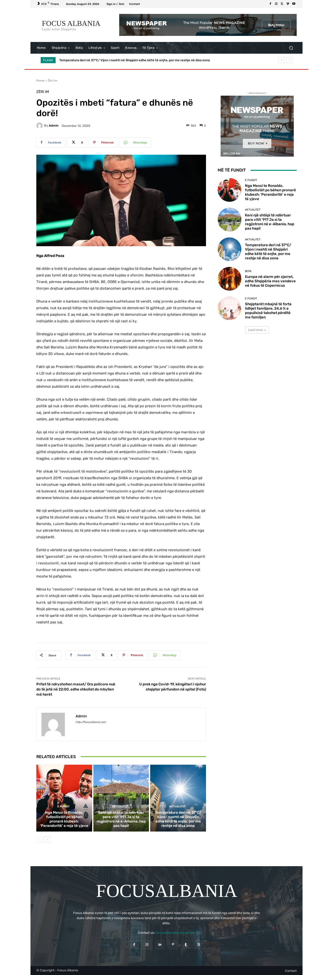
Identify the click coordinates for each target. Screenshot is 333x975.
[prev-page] (39, 839)
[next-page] (47, 839)
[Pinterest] (173, 944)
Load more (255, 330)
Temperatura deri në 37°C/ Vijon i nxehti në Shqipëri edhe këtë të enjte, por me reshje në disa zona (178, 819)
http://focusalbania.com (91, 722)
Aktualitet (120, 806)
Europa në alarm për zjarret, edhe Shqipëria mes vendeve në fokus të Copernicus (120, 60)
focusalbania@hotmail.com (175, 932)
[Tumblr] (186, 944)
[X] (282, 4)
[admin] (40, 125)
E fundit (63, 806)
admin (54, 125)
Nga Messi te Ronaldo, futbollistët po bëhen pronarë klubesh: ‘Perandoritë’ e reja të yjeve (64, 819)
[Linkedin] (160, 944)
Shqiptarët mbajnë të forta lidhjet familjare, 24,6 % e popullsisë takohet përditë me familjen (268, 310)
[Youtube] (294, 4)
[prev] (281, 60)
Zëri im (52, 80)
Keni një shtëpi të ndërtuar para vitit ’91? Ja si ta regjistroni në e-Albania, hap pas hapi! (121, 819)
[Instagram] (276, 4)
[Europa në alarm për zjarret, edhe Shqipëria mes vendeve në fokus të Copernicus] (229, 279)
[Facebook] (270, 4)
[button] (291, 48)
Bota (248, 271)
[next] (289, 60)
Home (40, 80)
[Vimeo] (288, 4)
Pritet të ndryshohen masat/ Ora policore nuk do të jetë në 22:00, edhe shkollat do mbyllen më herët (75, 689)
